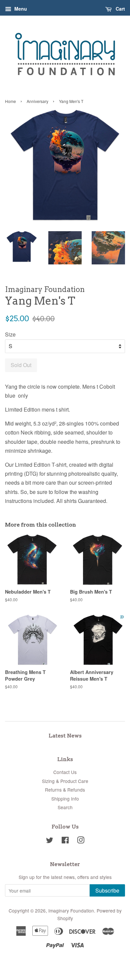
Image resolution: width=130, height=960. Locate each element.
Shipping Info (65, 798)
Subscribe (107, 890)
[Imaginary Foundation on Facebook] (65, 841)
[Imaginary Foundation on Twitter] (49, 841)
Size (10, 334)
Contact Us (65, 772)
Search (65, 807)
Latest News (65, 735)
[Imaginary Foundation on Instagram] (80, 841)
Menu (20, 8)
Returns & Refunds (65, 789)
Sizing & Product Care (65, 781)
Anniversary (37, 101)
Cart (119, 8)
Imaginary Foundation (71, 910)
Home (10, 101)
